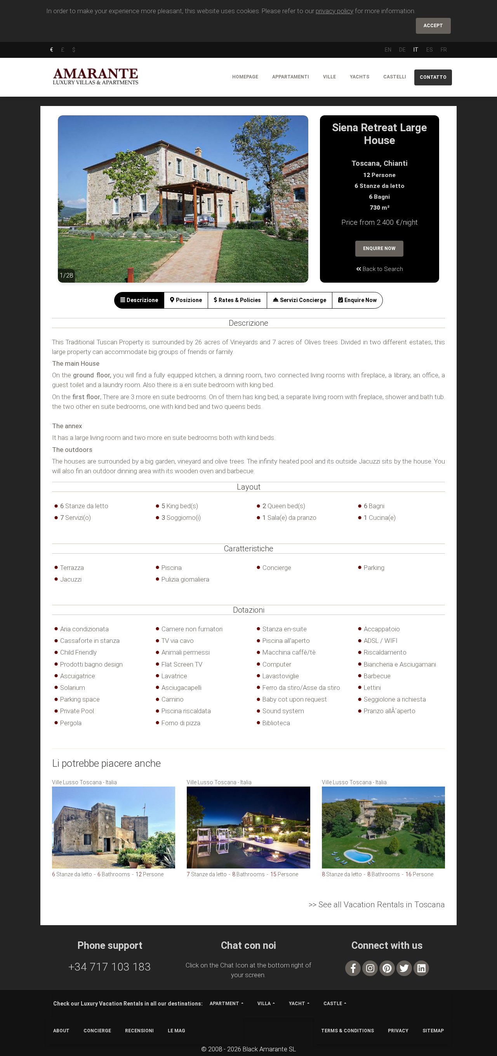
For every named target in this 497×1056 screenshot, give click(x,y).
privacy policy (334, 11)
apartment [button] (224, 1003)
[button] (73, 204)
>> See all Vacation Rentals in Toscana (377, 904)
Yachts (359, 77)
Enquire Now (379, 248)
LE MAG (176, 1030)
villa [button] (264, 1003)
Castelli (394, 77)
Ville (329, 77)
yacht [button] (297, 1003)
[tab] (139, 300)
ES (429, 50)
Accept (433, 25)
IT (416, 50)
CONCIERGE (97, 1030)
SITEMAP (433, 1030)
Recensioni (139, 1030)
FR (444, 50)
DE (402, 50)
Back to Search (382, 269)
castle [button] (332, 1003)
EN (388, 50)
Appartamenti (290, 77)
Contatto (433, 77)
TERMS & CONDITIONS (347, 1030)
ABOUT (61, 1030)
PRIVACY (398, 1030)
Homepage (245, 77)
